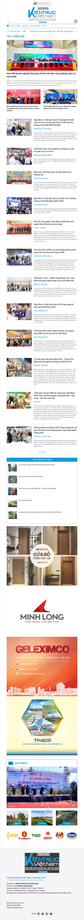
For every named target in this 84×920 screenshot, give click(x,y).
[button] (75, 787)
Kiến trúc (25, 26)
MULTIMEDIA (21, 763)
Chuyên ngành (35, 26)
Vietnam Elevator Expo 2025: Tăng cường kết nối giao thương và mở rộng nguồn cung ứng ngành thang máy (55, 430)
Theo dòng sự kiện (42, 460)
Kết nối (44, 26)
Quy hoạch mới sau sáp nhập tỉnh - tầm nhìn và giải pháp (30, 31)
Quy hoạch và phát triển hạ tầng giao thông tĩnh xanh (37, 465)
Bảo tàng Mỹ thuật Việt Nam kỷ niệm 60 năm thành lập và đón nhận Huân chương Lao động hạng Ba (23, 109)
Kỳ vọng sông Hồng (63, 31)
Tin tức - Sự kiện (15, 26)
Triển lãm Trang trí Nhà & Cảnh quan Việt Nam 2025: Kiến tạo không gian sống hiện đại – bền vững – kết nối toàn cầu (54, 395)
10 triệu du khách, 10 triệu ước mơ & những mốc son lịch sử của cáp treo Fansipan (38, 803)
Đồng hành (17, 823)
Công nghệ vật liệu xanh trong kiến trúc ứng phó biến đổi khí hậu (40, 512)
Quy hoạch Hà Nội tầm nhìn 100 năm (31, 476)
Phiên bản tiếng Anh (43, 3)
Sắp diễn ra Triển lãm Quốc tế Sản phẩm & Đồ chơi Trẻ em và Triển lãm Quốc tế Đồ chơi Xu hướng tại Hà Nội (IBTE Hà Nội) (54, 122)
